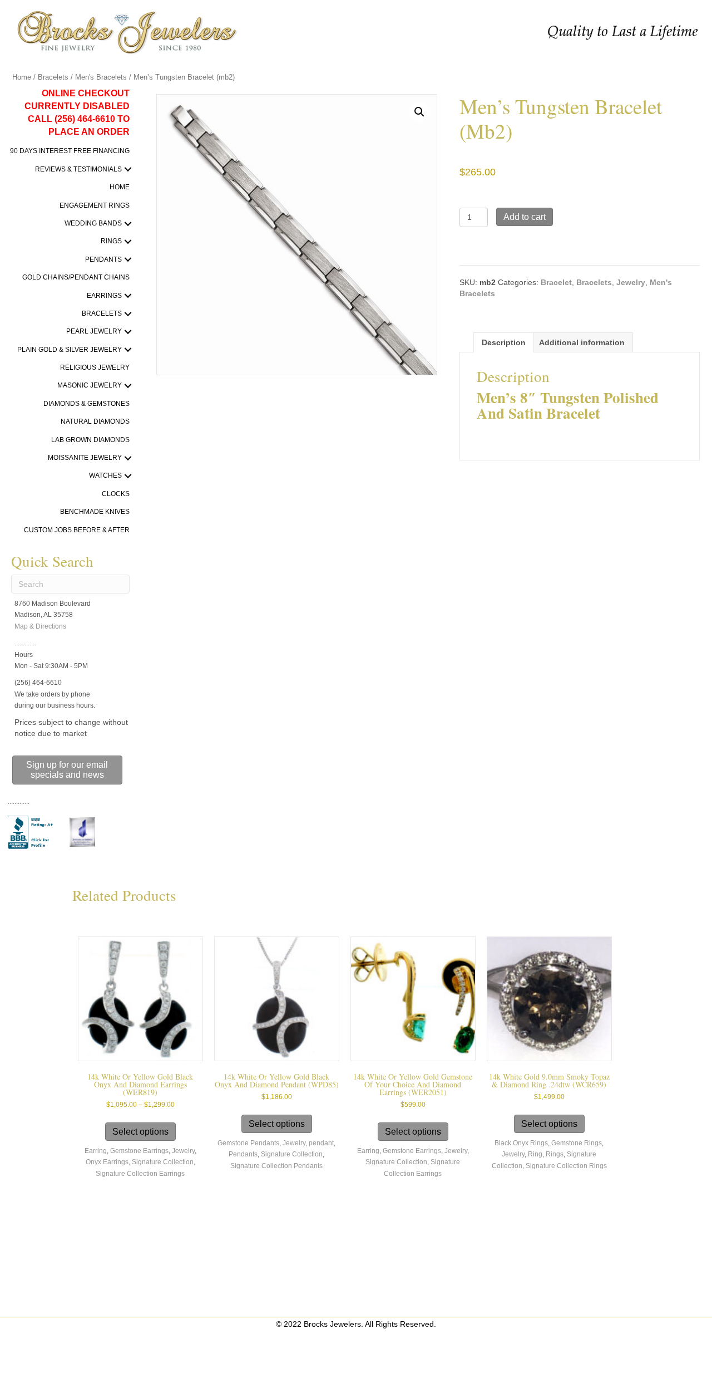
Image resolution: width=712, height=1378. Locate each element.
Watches (105, 475)
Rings (111, 241)
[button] (128, 169)
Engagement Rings (95, 205)
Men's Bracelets (101, 77)
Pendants (103, 259)
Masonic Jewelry (89, 385)
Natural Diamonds (95, 421)
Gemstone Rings (576, 1143)
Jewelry (630, 282)
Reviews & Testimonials (78, 169)
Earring (96, 1151)
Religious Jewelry (95, 367)
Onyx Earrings (107, 1162)
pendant (321, 1143)
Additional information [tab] (582, 342)
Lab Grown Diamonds (90, 440)
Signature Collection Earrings (140, 1174)
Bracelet (556, 282)
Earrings (104, 296)
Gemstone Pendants (248, 1143)
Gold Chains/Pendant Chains (76, 277)
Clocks (116, 494)
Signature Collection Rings (566, 1166)
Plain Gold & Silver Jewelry (69, 350)
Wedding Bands (93, 223)
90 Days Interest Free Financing (70, 151)
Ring (535, 1154)
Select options (140, 1131)
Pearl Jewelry (94, 331)
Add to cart (524, 217)
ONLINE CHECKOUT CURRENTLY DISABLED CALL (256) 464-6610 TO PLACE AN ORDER (77, 113)
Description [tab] (504, 342)
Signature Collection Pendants (276, 1166)
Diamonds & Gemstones (86, 404)
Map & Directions (40, 626)
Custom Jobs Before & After (77, 530)
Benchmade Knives (95, 512)
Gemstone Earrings (139, 1151)
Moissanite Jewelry (85, 458)
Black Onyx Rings (521, 1143)
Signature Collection (163, 1162)
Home (21, 77)
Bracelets (53, 77)
